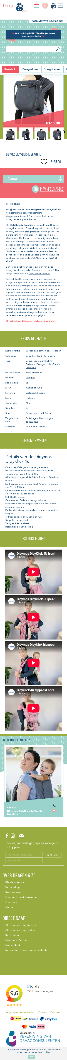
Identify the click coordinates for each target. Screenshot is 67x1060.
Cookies (55, 1012)
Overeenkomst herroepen (21, 897)
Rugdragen (32, 421)
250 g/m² (30, 378)
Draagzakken (30, 69)
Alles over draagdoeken (20, 925)
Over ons (11, 902)
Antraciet (31, 388)
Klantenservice (14, 882)
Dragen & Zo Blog (16, 940)
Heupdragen (46, 418)
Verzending (12, 887)
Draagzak (41, 364)
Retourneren (13, 892)
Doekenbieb (13, 945)
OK (31, 1057)
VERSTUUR (53, 855)
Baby (28, 356)
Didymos (30, 364)
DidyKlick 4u (46, 361)
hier (14, 527)
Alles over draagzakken (20, 930)
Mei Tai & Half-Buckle (43, 356)
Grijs (39, 388)
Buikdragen (32, 418)
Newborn (31, 367)
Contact (10, 907)
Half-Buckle (54, 364)
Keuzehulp (10, 69)
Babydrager (32, 361)
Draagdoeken (52, 69)
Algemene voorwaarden (20, 1012)
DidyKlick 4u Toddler (39, 274)
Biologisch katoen (35, 393)
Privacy (42, 1012)
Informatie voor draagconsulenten (27, 950)
